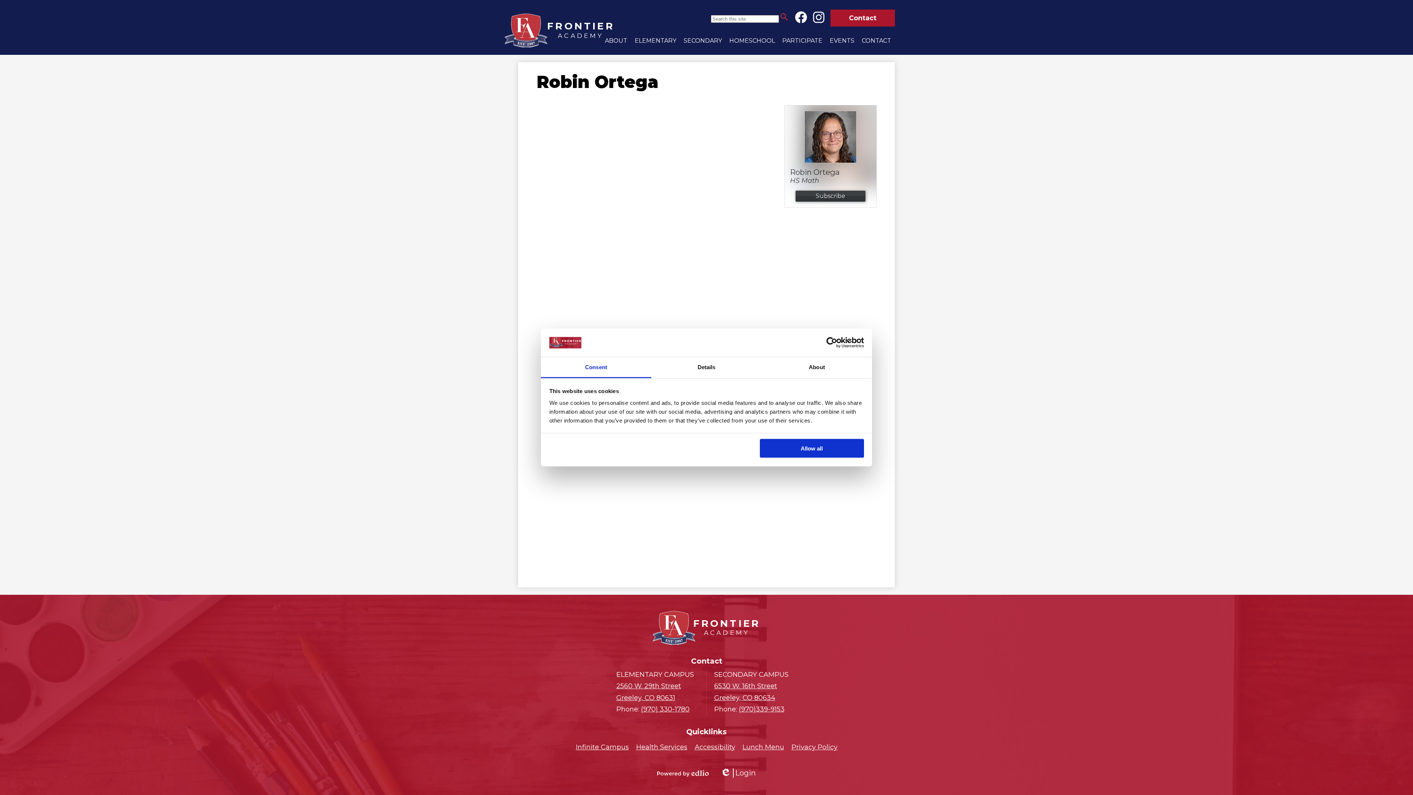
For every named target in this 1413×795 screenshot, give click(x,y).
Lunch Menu (763, 747)
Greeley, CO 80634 (745, 692)
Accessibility (715, 747)
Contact (863, 18)
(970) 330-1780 (665, 709)
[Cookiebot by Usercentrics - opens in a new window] (832, 342)
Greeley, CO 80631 (648, 692)
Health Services (661, 747)
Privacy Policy (814, 747)
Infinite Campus (602, 747)
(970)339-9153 (762, 709)
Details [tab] (707, 367)
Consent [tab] (596, 367)
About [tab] (817, 367)
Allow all (812, 448)
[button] (616, 40)
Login (738, 773)
